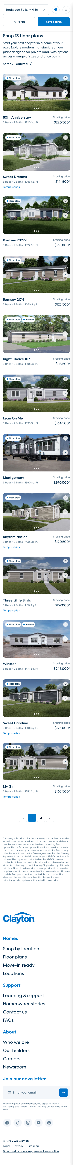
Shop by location (21, 949)
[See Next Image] (65, 92)
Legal (6, 1146)
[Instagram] (28, 1123)
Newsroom (14, 1067)
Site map (33, 1146)
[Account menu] (66, 9)
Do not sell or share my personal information (31, 1151)
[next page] (50, 818)
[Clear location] (44, 9)
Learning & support (23, 995)
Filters (21, 21)
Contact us (15, 1012)
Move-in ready (19, 965)
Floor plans (15, 957)
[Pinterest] (49, 1123)
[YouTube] (38, 1123)
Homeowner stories (24, 1004)
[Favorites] (56, 9)
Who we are (16, 1042)
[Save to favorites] (65, 78)
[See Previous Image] (7, 92)
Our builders (16, 1050)
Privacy (18, 1146)
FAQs (8, 1020)
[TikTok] (17, 1123)
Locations (13, 973)
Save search (54, 21)
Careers (11, 1059)
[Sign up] (63, 1092)
